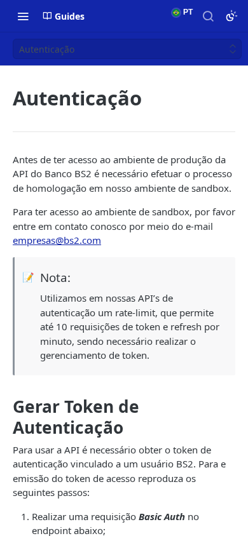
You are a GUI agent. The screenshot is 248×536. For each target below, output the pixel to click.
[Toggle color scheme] (231, 16)
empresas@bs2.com (57, 240)
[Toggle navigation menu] (23, 16)
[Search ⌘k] (208, 16)
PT (187, 12)
